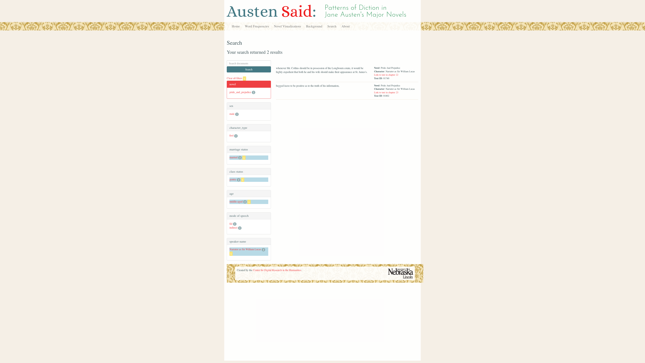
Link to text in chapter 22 (386, 74)
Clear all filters (236, 78)
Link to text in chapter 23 (386, 92)
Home (236, 26)
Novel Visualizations (287, 26)
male (231, 113)
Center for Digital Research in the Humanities (277, 270)
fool (231, 135)
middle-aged (236, 201)
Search (331, 26)
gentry (232, 179)
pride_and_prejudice (240, 92)
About (345, 26)
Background (314, 26)
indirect (233, 227)
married (233, 157)
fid (230, 223)
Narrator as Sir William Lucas (245, 249)
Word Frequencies (257, 26)
